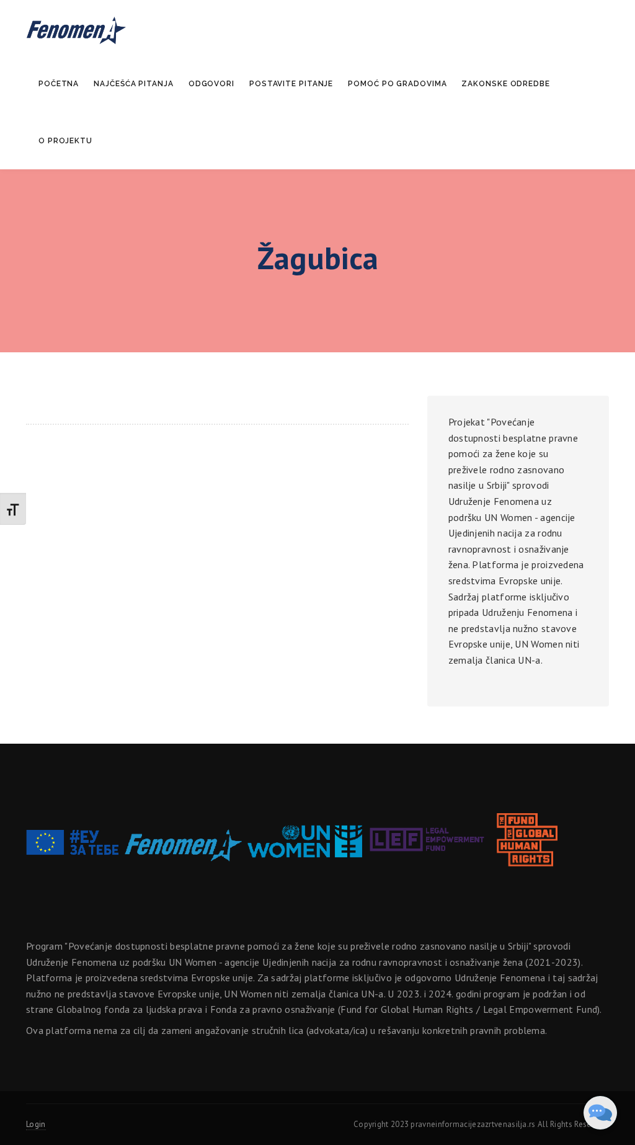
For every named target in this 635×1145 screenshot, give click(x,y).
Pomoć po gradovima (397, 83)
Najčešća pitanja (133, 83)
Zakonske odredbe (505, 83)
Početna (58, 83)
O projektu (65, 140)
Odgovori (211, 83)
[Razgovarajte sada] (600, 1112)
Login (36, 1124)
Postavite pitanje (291, 83)
